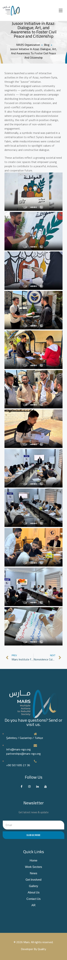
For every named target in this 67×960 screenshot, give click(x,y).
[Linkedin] (37, 786)
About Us (33, 892)
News (33, 873)
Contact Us (33, 898)
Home (33, 860)
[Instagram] (29, 786)
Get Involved (33, 879)
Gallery (33, 886)
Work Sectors (33, 866)
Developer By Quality (33, 949)
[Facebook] (21, 786)
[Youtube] (45, 786)
